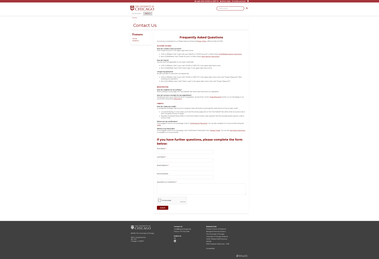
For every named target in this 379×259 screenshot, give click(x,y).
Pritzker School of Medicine (216, 229)
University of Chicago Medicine (217, 236)
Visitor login (225, 1)
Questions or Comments (166, 182)
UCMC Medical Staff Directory (216, 239)
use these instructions (237, 130)
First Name (161, 148)
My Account (136, 13)
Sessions (135, 41)
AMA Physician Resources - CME (217, 244)
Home (134, 18)
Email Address (162, 165)
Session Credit (215, 130)
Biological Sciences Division (216, 231)
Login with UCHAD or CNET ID (207, 1)
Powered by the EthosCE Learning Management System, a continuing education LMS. (242, 255)
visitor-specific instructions (210, 56)
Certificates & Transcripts (198, 123)
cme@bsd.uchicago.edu (182, 229)
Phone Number (162, 174)
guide (159, 125)
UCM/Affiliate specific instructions (230, 54)
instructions (178, 99)
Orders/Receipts (215, 97)
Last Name (161, 157)
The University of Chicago (145, 233)
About (147, 13)
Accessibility (210, 248)
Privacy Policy (201, 41)
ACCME (208, 241)
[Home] (142, 8)
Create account (240, 1)
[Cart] (248, 1)
